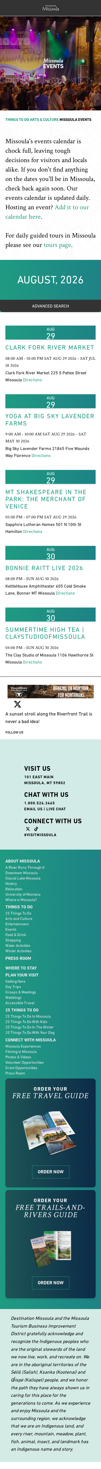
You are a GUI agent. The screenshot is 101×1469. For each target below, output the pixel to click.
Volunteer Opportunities (24, 1062)
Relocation (13, 889)
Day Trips (13, 987)
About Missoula (22, 861)
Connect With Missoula (30, 1039)
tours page (57, 244)
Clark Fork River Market (49, 347)
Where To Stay (21, 968)
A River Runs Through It (24, 867)
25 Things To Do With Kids (26, 1022)
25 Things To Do (18, 913)
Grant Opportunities (21, 1068)
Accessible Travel (19, 1003)
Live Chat (56, 809)
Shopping (13, 940)
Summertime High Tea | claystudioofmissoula (45, 633)
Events (10, 929)
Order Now (51, 1171)
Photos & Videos (18, 1057)
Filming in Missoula (21, 1051)
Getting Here (15, 981)
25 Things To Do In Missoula (28, 1016)
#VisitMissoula (40, 835)
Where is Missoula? (21, 900)
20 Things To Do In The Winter (29, 1027)
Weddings (13, 997)
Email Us (33, 809)
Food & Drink (15, 935)
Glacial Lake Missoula (22, 878)
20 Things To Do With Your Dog (29, 1032)
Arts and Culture (18, 918)
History (11, 883)
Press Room (18, 958)
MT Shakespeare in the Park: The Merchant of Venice (46, 499)
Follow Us (14, 732)
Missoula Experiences (23, 1046)
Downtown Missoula (21, 873)
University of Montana (22, 894)
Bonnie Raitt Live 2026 (44, 567)
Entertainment (17, 924)
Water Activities (17, 945)
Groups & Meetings (20, 992)
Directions (32, 379)
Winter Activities (18, 951)
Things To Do (17, 119)
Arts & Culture (44, 119)
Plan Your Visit (22, 975)
